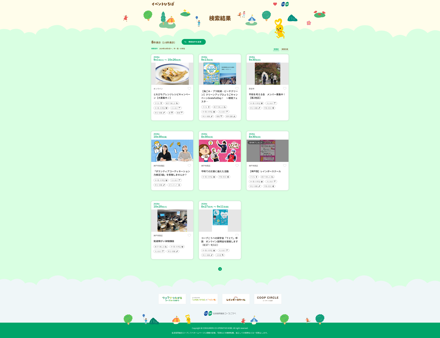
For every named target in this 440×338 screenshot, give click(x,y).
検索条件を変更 (194, 41)
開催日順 (285, 49)
